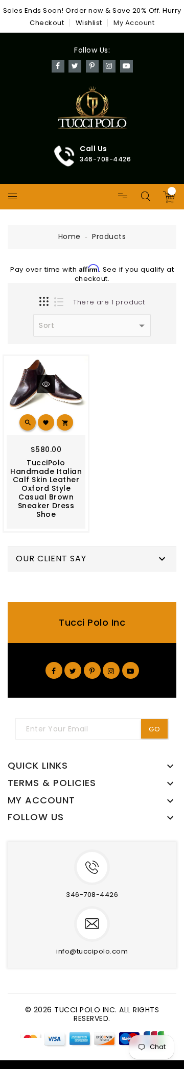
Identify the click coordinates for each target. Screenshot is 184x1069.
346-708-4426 (92, 894)
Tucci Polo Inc (92, 622)
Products (109, 236)
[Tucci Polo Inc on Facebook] (54, 670)
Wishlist (89, 23)
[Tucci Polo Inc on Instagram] (111, 670)
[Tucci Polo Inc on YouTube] (130, 670)
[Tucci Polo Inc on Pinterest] (92, 670)
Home (69, 236)
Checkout (47, 23)
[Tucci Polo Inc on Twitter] (73, 670)
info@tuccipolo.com (92, 951)
